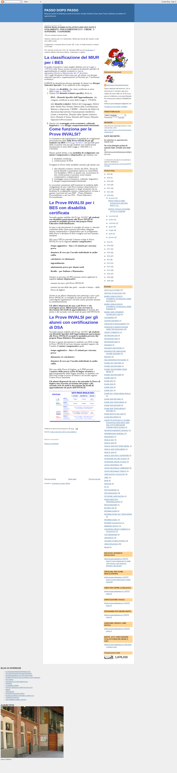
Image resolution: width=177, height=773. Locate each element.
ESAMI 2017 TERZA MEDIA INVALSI (117, 394)
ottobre (111, 220)
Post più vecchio (94, 479)
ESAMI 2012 (108, 381)
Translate (121, 117)
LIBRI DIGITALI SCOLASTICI (114, 474)
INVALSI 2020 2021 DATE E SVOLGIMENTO (63, 432)
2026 (109, 174)
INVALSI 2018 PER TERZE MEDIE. (117, 446)
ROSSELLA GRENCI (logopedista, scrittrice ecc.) (20, 695)
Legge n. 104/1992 (62, 91)
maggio (111, 230)
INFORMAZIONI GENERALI (114, 434)
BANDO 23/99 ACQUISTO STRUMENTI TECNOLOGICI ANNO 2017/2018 (117, 299)
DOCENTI (107, 357)
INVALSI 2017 (109, 440)
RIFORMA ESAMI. (110, 520)
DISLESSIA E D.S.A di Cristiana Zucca (17, 681)
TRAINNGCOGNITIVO (12, 697)
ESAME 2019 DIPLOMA (112, 375)
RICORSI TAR (109, 508)
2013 (109, 263)
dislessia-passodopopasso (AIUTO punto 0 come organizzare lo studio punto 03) (117, 579)
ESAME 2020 (109, 378)
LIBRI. (106, 477)
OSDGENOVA (10, 691)
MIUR (106, 481)
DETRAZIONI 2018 (111, 336)
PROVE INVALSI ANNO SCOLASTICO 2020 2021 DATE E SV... (118, 203)
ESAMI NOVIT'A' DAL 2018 (114, 414)
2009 (109, 277)
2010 (109, 274)
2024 (109, 181)
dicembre (112, 198)
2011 (109, 270)
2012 (109, 267)
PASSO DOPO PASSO (61, 10)
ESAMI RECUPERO (111, 417)
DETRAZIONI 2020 (111, 342)
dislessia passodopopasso (117, 85)
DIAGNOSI (108, 345)
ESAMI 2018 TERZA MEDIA (114, 402)
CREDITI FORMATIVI (112, 332)
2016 (109, 252)
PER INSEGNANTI (111, 493)
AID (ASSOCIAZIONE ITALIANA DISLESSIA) (19, 673)
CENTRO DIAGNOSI (111, 321)
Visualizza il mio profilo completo (115, 107)
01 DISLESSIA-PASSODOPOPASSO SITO (18, 671)
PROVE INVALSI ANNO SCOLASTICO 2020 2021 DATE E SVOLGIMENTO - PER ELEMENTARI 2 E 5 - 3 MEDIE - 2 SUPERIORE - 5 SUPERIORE (70, 29)
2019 (109, 242)
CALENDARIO (109, 318)
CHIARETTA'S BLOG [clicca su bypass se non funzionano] (23, 677)
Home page (72, 479)
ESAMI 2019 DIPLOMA (112, 405)
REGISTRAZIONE (110, 505)
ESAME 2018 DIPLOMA (112, 366)
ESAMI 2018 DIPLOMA (112, 399)
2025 (109, 178)
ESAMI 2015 (108, 384)
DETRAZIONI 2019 (111, 339)
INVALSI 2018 (109, 443)
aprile (111, 234)
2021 (109, 192)
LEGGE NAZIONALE (111, 465)
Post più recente (50, 479)
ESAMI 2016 (108, 387)
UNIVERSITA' (109, 538)
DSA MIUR (9, 683)
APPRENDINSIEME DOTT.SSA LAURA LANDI (19, 675)
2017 (109, 249)
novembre (112, 216)
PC (105, 487)
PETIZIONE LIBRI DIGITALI (114, 496)
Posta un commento (51, 444)
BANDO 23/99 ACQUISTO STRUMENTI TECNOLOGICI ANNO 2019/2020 (117, 306)
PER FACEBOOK (110, 490)
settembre (112, 223)
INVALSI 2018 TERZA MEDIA (114, 449)
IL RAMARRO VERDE (12, 685)
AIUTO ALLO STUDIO (112, 290)
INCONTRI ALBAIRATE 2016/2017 (116, 430)
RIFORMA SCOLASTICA (113, 523)
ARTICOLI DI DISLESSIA (113, 293)
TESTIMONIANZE (110, 535)
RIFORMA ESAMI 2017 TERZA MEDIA (118, 514)
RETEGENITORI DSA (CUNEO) (15, 693)
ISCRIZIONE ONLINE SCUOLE (115, 462)
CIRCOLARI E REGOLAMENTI (115, 324)
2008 (109, 281)
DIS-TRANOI (9, 679)
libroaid (106, 547)
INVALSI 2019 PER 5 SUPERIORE (116, 455)
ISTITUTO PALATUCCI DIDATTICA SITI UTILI (19, 687)
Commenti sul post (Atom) (61, 483)
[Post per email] (76, 428)
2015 (109, 256)
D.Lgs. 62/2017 (76, 142)
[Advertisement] (62, 461)
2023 (109, 185)
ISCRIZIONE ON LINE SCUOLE (115, 459)
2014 (109, 260)
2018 (109, 245)
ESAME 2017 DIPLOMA (112, 363)
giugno (111, 227)
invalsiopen (89, 50)
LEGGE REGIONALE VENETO (115, 471)
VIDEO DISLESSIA (111, 544)
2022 (109, 188)
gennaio (112, 237)
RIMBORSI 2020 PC (111, 526)
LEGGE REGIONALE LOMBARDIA (116, 468)
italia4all (8, 689)
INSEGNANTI (109, 437)
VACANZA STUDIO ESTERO (114, 541)
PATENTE (107, 484)
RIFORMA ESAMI (110, 511)
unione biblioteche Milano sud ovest (16, 699)
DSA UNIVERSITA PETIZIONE (115, 360)
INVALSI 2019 (109, 452)
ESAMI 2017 (108, 390)
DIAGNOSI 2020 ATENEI (113, 348)
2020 (109, 195)
